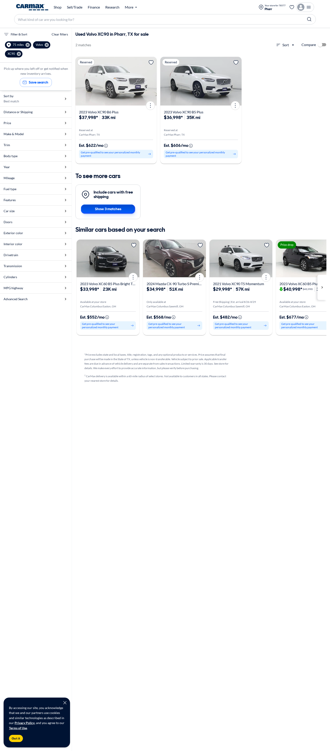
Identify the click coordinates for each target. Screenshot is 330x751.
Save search (38, 82)
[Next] (152, 81)
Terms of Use (18, 728)
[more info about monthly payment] (106, 146)
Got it (16, 738)
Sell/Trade (74, 7)
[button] (18, 44)
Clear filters (60, 34)
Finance (94, 7)
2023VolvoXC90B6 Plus (99, 112)
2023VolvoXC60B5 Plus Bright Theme (110, 284)
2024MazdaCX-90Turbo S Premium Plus (179, 284)
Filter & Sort (19, 34)
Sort (285, 45)
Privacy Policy (25, 723)
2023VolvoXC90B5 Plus (183, 112)
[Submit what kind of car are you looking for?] (309, 19)
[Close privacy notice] (65, 702)
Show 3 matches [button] (108, 209)
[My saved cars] (291, 7)
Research (112, 7)
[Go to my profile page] (305, 7)
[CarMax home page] (32, 7)
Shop (58, 7)
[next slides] (321, 287)
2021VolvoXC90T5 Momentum (238, 284)
